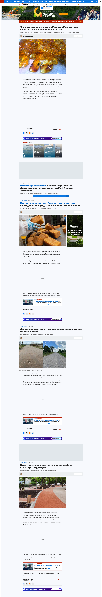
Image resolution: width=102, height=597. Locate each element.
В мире (42, 1)
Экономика (37, 1)
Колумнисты (75, 1)
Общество (30, 1)
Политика (24, 1)
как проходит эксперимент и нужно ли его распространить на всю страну (47, 302)
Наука (65, 1)
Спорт (69, 1)
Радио (67, 4)
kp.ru (60, 129)
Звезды (47, 1)
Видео (11, 1)
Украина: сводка (43, 21)
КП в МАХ (49, 21)
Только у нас (31, 21)
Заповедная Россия (64, 21)
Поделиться (78, 36)
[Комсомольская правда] (25, 4)
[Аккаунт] (100, 1)
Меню (2, 1)
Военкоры (37, 21)
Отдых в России (55, 21)
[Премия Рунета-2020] (35, 4)
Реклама (73, 4)
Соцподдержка (59, 1)
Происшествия (83, 1)
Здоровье (52, 1)
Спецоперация (17, 1)
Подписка (79, 4)
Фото (7, 1)
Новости (26, 21)
